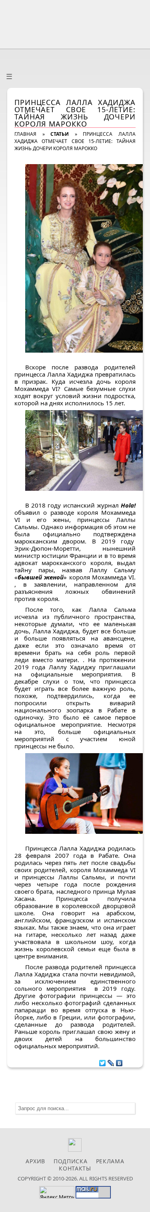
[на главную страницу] (75, 22)
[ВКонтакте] (119, 1061)
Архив (35, 1161)
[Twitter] (102, 1061)
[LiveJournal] (111, 1061)
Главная (25, 134)
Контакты (75, 1168)
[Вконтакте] (75, 1149)
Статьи (59, 134)
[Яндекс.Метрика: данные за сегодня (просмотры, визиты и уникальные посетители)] (56, 1192)
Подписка (71, 1161)
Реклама (110, 1161)
